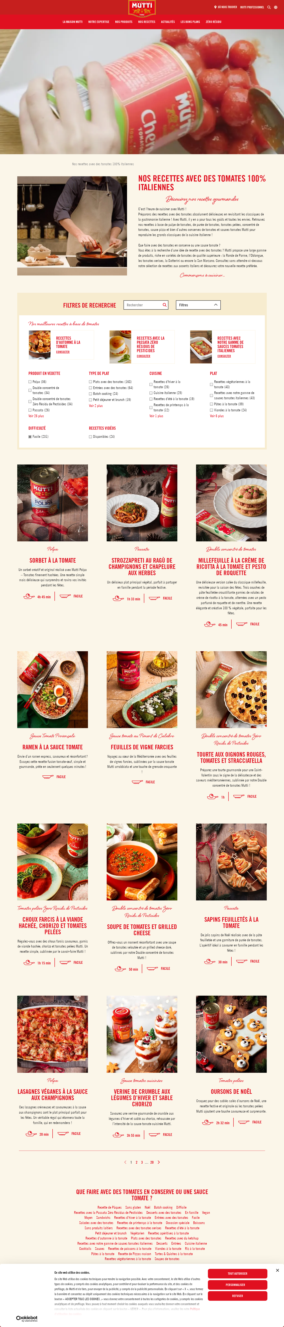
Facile (196, 1217)
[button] (72, 22)
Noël (147, 1207)
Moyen (88, 1217)
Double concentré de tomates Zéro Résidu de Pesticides (231, 739)
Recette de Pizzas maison (134, 1254)
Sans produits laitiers (99, 1228)
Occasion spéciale (177, 1223)
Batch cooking (163, 1207)
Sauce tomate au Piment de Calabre (142, 735)
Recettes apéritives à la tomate (168, 1233)
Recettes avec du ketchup (182, 1238)
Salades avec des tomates (96, 1223)
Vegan (206, 1212)
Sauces (99, 1248)
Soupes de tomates (167, 1259)
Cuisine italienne (196, 1243)
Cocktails (85, 1248)
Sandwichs (103, 1217)
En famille (191, 1212)
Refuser (237, 1296)
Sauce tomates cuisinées (142, 1080)
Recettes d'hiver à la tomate (132, 1217)
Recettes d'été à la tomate (182, 1228)
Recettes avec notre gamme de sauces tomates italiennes (115, 1243)
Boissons (199, 1223)
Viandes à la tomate (168, 1248)
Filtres (183, 305)
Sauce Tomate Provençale (53, 735)
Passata (142, 548)
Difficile (181, 1207)
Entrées (176, 1243)
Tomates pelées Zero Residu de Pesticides (53, 907)
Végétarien (137, 1233)
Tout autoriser (237, 1274)
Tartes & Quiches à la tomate (174, 1254)
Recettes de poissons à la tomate (129, 1248)
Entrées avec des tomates (171, 1217)
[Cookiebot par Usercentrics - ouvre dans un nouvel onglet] (27, 1319)
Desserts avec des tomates (163, 1212)
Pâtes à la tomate (102, 1254)
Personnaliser (235, 1285)
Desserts (162, 1243)
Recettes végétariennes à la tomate (128, 1259)
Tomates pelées (231, 1080)
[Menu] (66, 7)
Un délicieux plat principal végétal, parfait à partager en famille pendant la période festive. (142, 585)
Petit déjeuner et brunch (111, 1233)
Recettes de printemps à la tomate (139, 1223)
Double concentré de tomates (231, 548)
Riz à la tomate (195, 1248)
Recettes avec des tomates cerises (138, 1228)
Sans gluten (133, 1207)
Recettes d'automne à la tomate (106, 1238)
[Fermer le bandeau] (277, 1270)
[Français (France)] (275, 7)
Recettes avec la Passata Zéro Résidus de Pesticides (108, 1212)
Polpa (52, 548)
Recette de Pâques (110, 1207)
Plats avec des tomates (146, 1238)
